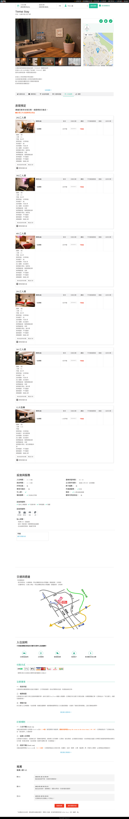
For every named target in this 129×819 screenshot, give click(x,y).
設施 (45, 94)
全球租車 (103, 1)
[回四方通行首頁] (3, 1)
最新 (22, 94)
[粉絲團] (106, 21)
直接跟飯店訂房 (87, 1)
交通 (57, 94)
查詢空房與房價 (21, 164)
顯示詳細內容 (21, 536)
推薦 (79, 94)
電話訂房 (30, 164)
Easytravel (67, 817)
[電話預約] (110, 21)
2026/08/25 (73, 128)
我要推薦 (59, 805)
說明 (69, 94)
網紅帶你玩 (111, 1)
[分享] (101, 21)
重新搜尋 (93, 6)
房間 (33, 94)
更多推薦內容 (72, 805)
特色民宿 (96, 1)
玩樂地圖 (119, 1)
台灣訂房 (78, 1)
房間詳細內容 (23, 168)
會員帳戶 (126, 1)
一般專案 (38, 129)
